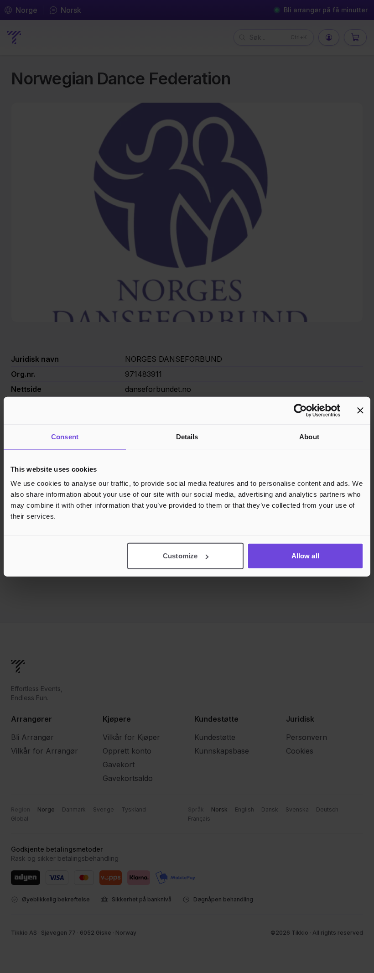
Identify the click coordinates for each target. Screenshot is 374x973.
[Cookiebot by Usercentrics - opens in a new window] (300, 410)
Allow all (305, 556)
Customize (180, 556)
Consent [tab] (64, 436)
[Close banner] (360, 410)
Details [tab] (187, 436)
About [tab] (309, 436)
